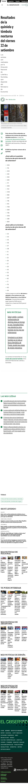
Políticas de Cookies (6, 772)
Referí (2, 733)
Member (7, 730)
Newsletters (5, 747)
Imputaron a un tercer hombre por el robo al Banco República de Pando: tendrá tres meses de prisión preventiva (13, 521)
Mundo (12, 737)
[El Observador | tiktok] (17, 725)
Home (2, 730)
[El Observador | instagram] (23, 722)
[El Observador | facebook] (20, 722)
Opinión (3, 742)
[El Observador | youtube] (26, 722)
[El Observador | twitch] (26, 728)
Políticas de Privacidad (4, 775)
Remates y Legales (18, 742)
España (20, 747)
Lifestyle (19, 740)
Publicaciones (18, 744)
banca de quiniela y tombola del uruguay (11, 501)
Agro (16, 735)
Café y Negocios (17, 733)
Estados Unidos (5, 749)
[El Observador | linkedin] (20, 725)
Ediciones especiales (7, 744)
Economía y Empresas (7, 735)
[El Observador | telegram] (26, 725)
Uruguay (4, 1)
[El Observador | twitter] (18, 722)
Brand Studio (5, 737)
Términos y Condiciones (4, 778)
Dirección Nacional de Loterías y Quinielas (11, 498)
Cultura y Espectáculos (8, 740)
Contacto (3, 781)
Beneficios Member (16, 730)
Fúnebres (9, 742)
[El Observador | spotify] (23, 725)
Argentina (11, 1)
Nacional (24, 4)
